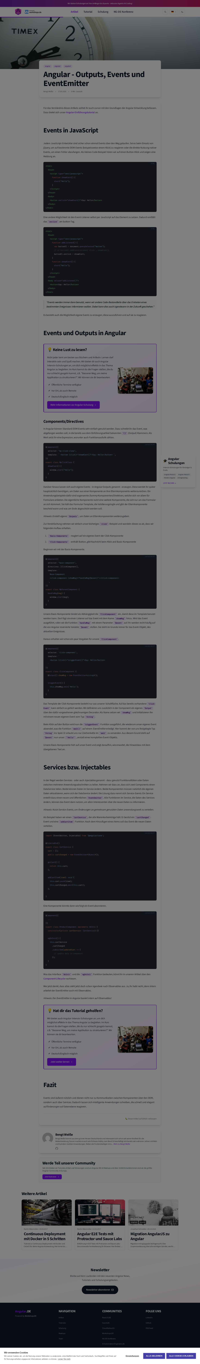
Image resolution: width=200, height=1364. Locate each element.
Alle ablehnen (154, 1356)
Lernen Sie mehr (64, 1359)
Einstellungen (132, 1356)
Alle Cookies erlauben (181, 1356)
